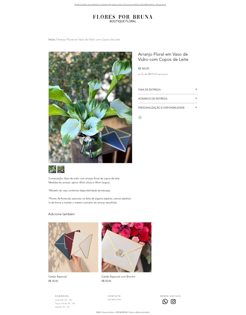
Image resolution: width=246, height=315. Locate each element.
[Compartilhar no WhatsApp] (140, 117)
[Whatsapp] (165, 301)
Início (52, 39)
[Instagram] (173, 301)
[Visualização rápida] (73, 247)
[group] (126, 252)
